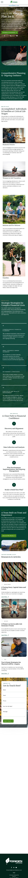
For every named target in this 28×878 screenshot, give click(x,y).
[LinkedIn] (12, 36)
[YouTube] (19, 36)
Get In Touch (7, 721)
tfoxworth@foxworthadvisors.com (14, 870)
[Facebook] (6, 36)
